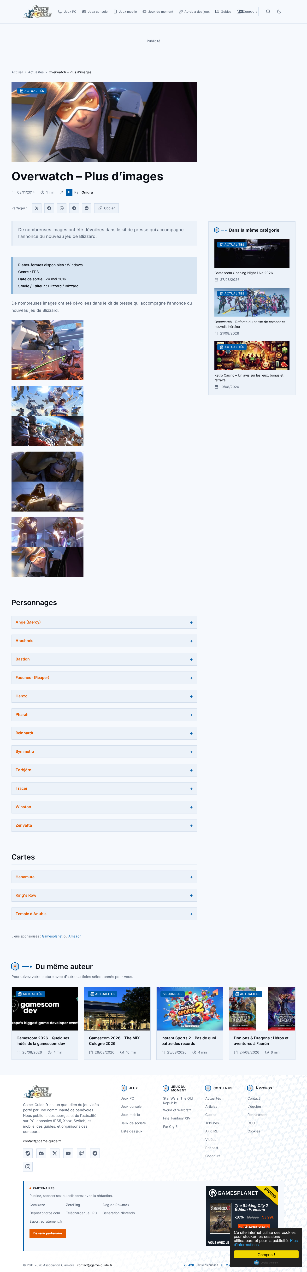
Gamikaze (37, 1205)
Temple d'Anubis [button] (31, 913)
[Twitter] (36, 208)
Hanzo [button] (22, 696)
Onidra (87, 192)
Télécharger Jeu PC (81, 1213)
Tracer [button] (21, 788)
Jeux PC (127, 1098)
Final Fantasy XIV (176, 1118)
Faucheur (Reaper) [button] (32, 677)
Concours (212, 1156)
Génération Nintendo (118, 1213)
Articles (211, 1106)
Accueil (17, 72)
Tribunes (212, 1123)
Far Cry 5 (170, 1127)
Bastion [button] (23, 659)
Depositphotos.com (45, 1213)
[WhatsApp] (61, 208)
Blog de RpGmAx (115, 1205)
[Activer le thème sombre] (279, 11)
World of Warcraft (177, 1110)
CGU (251, 1123)
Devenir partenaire (47, 1233)
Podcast (211, 1148)
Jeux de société (133, 1123)
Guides (210, 1115)
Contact (254, 1098)
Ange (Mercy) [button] (28, 622)
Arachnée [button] (24, 640)
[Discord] (41, 1153)
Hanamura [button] (25, 876)
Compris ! (266, 1254)
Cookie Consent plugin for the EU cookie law (266, 1262)
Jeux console (131, 1106)
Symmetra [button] (25, 751)
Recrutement (258, 1115)
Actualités (36, 72)
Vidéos (210, 1139)
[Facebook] (49, 208)
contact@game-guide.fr (42, 1141)
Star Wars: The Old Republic (178, 1100)
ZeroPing (73, 1205)
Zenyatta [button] (24, 825)
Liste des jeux (131, 1131)
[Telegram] (74, 208)
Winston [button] (23, 806)
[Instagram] (28, 1167)
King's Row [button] (26, 895)
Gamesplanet (52, 936)
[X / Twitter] (54, 1153)
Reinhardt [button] (24, 732)
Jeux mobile (130, 1115)
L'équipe (254, 1106)
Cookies (254, 1131)
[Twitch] (81, 1153)
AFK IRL (211, 1131)
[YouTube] (68, 1153)
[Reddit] (86, 208)
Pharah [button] (22, 714)
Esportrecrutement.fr (46, 1221)
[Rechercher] (268, 11)
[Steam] (28, 1153)
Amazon (74, 936)
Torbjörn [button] (23, 769)
